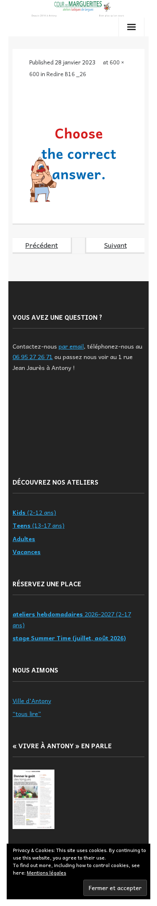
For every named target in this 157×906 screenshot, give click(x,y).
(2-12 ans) (34, 512)
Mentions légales (46, 872)
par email (71, 346)
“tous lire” (27, 713)
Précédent (41, 244)
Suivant (115, 244)
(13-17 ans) (38, 525)
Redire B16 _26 (66, 73)
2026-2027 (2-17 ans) (72, 619)
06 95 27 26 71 (33, 356)
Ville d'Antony (32, 700)
